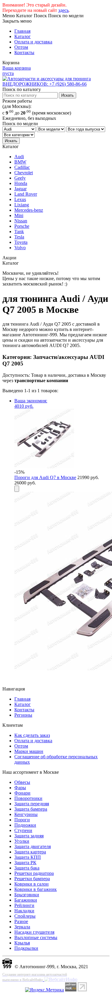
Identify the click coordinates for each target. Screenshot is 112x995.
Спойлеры (25, 916)
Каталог (22, 36)
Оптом (21, 47)
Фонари (22, 792)
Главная (22, 31)
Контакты (24, 52)
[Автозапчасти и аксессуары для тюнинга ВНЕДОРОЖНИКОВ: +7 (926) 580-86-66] (56, 84)
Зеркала (22, 926)
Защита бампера (30, 809)
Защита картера (30, 851)
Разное (21, 921)
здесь (63, 10)
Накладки (24, 910)
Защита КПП (27, 857)
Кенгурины (26, 814)
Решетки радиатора (34, 873)
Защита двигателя (32, 846)
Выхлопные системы (35, 937)
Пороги (22, 819)
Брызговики (26, 894)
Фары (20, 787)
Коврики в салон (31, 883)
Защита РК (25, 862)
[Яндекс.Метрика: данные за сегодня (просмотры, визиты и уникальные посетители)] (44, 990)
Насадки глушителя (34, 932)
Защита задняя (29, 835)
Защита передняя (31, 803)
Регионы (23, 715)
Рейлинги (24, 905)
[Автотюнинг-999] (7, 966)
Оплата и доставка (33, 41)
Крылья (22, 942)
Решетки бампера (32, 878)
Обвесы (22, 782)
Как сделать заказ (32, 735)
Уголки (21, 841)
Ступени (23, 830)
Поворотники (28, 798)
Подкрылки (26, 948)
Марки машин (28, 751)
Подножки (25, 825)
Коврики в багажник (35, 889)
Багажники (25, 900)
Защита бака (26, 867)
